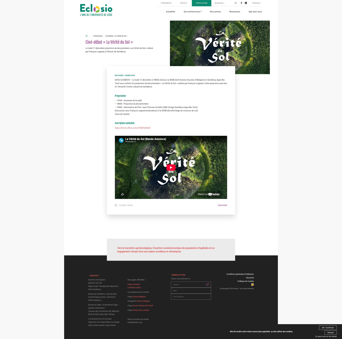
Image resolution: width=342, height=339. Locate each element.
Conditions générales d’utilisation (240, 274)
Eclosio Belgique (139, 297)
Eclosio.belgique (143, 301)
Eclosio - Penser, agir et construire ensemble (96, 10)
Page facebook (134, 284)
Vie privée (250, 278)
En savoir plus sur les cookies (326, 336)
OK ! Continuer (328, 328)
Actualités (170, 11)
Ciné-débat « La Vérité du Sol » (116, 36)
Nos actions (215, 11)
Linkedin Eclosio (134, 287)
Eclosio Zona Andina (140, 310)
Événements (166, 3)
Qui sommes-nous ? (192, 11)
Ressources (235, 11)
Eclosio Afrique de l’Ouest (142, 305)
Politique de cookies (246, 281)
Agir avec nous (255, 11)
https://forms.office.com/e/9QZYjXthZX (132, 128)
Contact (183, 3)
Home (87, 36)
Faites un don (201, 3)
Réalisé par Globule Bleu (252, 284)
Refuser (330, 333)
